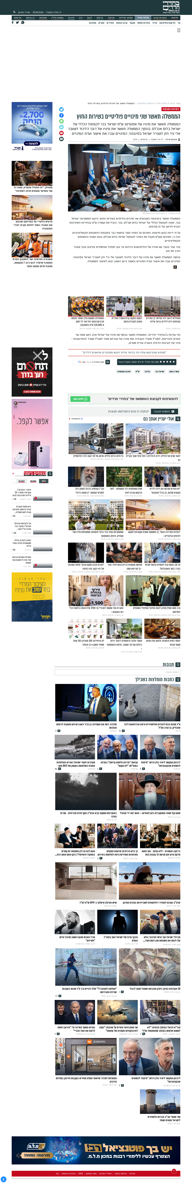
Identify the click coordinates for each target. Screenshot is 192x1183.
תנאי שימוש (91, 1173)
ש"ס (137, 371)
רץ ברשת (30, 17)
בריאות (100, 17)
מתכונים (43, 17)
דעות (89, 17)
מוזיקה (111, 17)
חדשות (174, 17)
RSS (81, 1173)
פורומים (17, 17)
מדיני (154, 22)
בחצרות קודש (160, 17)
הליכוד (147, 371)
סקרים (101, 22)
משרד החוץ (174, 371)
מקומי (132, 22)
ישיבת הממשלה (124, 371)
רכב (81, 17)
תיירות (71, 17)
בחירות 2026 (143, 22)
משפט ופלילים (126, 17)
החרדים (110, 22)
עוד (57, 1173)
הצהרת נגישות (69, 1173)
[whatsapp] (61, 121)
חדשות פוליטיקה (167, 22)
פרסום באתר (121, 1173)
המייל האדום (24, 12)
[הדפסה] (61, 127)
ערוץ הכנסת (121, 22)
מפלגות (92, 22)
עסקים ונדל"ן (57, 17)
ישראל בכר (159, 371)
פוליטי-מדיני (143, 17)
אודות (132, 1173)
